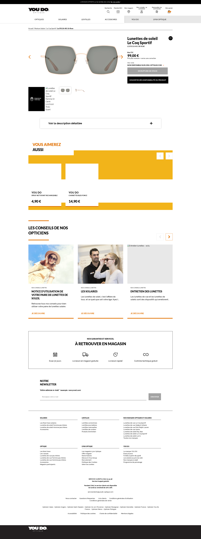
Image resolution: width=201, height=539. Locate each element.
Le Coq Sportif (51, 28)
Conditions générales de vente (101, 500)
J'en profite (116, 2)
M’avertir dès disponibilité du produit (147, 80)
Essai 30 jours (128, 453)
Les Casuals (44, 453)
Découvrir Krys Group (89, 458)
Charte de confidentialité (108, 513)
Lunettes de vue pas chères (50, 456)
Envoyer (155, 397)
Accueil (30, 28)
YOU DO (44, 193)
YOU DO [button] (135, 19)
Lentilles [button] (85, 19)
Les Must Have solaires (48, 423)
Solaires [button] (62, 19)
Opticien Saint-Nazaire (75, 507)
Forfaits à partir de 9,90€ (132, 456)
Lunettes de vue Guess (131, 429)
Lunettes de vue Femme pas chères (53, 458)
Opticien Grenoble (126, 507)
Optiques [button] (39, 19)
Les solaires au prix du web (133, 458)
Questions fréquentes (87, 498)
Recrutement (86, 460)
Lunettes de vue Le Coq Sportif (134, 423)
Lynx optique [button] (159, 19)
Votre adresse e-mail (60, 390)
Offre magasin (87, 453)
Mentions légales (127, 513)
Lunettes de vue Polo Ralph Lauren (136, 427)
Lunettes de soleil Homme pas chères (53, 427)
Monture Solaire (39, 28)
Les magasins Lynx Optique (91, 451)
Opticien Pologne (110, 509)
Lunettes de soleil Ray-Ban (133, 432)
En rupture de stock (147, 71)
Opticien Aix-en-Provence (94, 507)
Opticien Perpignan (112, 507)
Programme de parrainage (132, 462)
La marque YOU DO (130, 451)
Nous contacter (71, 498)
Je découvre (38, 313)
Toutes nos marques (130, 438)
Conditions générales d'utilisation (121, 498)
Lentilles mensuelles (89, 427)
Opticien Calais (47, 507)
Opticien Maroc (97, 509)
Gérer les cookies (88, 464)
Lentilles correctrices (89, 423)
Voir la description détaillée (65, 123)
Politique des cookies (88, 513)
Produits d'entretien (89, 432)
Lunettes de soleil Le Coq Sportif (135, 434)
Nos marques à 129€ (130, 460)
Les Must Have (45, 451)
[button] (169, 10)
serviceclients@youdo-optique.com (100, 492)
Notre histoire (87, 456)
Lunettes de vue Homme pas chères (53, 460)
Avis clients (102, 498)
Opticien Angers (60, 507)
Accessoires (111, 19)
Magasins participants (47, 464)
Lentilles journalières (89, 425)
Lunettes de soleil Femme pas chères (53, 425)
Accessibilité (72, 513)
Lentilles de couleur (89, 429)
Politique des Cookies (89, 462)
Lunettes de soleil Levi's (132, 436)
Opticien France (140, 507)
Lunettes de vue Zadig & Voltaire (135, 425)
